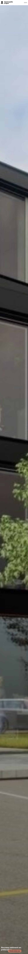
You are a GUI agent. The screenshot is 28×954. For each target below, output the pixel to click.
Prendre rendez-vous (15, 951)
